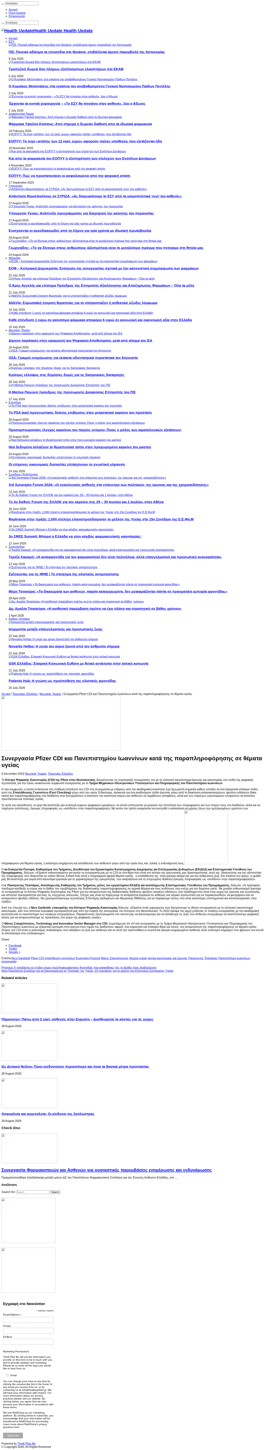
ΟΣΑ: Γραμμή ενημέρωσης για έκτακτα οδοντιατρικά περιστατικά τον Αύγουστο (73, 358)
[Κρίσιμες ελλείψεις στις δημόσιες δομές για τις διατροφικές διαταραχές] (54, 367)
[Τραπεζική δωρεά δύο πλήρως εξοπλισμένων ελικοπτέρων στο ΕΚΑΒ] (55, 62)
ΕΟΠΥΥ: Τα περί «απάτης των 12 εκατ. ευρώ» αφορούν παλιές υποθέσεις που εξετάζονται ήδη (85, 141)
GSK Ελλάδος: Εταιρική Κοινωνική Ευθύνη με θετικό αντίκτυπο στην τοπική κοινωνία (78, 663)
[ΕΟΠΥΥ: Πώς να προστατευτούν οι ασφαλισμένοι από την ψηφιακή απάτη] (57, 168)
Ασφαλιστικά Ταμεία (21, 113)
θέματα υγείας (138, 958)
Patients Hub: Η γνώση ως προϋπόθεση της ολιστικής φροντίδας (62, 681)
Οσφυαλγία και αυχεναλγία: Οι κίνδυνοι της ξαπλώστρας (47, 1114)
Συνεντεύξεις (17, 546)
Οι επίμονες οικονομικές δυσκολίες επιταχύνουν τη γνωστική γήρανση (67, 464)
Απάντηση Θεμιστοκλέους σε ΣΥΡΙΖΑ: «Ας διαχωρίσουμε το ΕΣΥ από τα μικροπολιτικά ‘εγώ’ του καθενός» (95, 196)
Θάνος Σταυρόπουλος (115, 958)
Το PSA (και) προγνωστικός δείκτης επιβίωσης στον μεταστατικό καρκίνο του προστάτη (80, 412)
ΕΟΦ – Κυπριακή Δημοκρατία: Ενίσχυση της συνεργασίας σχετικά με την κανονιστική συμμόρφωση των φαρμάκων (104, 268)
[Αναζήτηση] (2, 4)
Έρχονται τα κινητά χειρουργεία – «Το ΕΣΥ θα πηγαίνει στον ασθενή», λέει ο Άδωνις (77, 103)
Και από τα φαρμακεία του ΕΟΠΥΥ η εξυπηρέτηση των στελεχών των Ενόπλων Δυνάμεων (82, 158)
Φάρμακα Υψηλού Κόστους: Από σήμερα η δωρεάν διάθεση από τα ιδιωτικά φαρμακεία (80, 124)
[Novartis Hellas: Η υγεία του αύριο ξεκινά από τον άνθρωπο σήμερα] (53, 639)
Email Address (12, 1314)
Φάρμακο (15, 258)
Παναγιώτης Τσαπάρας (203, 958)
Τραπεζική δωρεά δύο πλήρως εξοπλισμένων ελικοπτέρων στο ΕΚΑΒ (66, 69)
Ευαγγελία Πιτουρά (88, 958)
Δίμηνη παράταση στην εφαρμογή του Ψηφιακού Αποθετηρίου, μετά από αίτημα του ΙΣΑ (80, 340)
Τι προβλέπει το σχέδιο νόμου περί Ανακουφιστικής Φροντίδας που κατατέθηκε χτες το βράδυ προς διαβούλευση (78, 967)
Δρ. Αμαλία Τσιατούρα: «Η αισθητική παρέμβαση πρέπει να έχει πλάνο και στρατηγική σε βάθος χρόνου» (95, 608)
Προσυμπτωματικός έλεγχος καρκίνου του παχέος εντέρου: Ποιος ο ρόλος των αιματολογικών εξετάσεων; (95, 430)
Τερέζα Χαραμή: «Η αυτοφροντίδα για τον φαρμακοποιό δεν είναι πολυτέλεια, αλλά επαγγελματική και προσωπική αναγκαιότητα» (115, 557)
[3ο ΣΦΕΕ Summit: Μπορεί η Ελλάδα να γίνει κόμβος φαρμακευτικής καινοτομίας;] (61, 529)
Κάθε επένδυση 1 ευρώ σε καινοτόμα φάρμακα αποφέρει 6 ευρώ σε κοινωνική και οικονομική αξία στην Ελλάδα (100, 320)
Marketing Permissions (16, 1351)
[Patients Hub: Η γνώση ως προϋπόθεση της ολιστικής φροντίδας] (51, 673)
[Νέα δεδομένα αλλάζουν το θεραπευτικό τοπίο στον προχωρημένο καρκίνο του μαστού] (65, 440)
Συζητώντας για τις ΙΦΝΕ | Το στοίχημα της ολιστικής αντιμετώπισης (64, 574)
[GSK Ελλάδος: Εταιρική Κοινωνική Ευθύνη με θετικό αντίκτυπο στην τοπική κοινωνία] (64, 656)
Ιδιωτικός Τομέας (19, 330)
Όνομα (7, 1325)
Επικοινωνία (17, 16)
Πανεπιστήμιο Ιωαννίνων (234, 958)
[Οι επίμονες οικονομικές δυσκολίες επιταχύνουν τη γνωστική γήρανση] (54, 457)
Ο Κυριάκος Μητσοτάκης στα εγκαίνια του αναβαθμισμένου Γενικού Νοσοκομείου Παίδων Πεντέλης (90, 86)
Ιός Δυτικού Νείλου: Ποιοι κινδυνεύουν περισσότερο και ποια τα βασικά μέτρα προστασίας (75, 1066)
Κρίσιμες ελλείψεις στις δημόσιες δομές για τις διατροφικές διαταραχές (66, 375)
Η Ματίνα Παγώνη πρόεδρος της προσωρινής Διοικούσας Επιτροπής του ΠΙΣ (72, 392)
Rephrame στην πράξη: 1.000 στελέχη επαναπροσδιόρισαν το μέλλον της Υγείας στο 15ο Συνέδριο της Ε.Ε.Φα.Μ (101, 519)
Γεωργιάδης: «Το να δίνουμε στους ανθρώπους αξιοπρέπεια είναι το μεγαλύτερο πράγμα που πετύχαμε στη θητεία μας (106, 248)
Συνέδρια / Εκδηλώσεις (23, 474)
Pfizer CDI (37, 958)
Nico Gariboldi (21, 958)
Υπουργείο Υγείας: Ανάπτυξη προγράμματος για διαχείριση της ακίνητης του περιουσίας (81, 213)
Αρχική (13, 9)
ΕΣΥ (11, 41)
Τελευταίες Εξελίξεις (25, 693)
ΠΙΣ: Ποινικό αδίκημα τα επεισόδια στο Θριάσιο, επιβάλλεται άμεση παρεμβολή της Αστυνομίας (87, 52)
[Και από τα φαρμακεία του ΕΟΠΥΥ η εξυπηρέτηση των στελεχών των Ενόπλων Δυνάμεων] (67, 151)
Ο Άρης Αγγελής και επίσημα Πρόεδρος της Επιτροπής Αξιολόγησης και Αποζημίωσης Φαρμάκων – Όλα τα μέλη (101, 285)
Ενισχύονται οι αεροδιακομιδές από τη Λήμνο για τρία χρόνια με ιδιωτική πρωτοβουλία (80, 230)
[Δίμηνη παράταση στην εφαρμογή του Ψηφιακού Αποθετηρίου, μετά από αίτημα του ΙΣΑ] (65, 333)
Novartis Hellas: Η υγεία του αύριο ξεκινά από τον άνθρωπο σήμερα (64, 646)
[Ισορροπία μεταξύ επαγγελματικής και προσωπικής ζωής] (46, 622)
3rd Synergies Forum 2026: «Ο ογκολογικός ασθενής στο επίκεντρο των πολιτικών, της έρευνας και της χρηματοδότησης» (109, 485)
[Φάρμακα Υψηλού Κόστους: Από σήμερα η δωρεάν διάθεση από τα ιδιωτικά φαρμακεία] (65, 117)
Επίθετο (7, 1336)
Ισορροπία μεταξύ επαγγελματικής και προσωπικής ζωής (56, 629)
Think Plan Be (26, 1443)
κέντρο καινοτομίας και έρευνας (167, 958)
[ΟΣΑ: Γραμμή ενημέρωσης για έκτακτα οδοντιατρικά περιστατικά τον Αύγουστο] (60, 350)
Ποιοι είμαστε (17, 12)
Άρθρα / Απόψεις (19, 618)
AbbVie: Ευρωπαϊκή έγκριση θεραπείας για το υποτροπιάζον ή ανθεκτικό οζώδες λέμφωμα (83, 303)
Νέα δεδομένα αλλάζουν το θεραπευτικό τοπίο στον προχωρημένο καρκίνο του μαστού (80, 447)
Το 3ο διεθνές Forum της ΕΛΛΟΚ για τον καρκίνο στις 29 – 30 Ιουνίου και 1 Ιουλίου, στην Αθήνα (86, 502)
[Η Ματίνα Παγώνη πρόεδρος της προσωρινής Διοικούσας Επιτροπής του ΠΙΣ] (59, 385)
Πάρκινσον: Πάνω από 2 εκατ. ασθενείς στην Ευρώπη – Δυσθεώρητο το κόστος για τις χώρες (77, 1019)
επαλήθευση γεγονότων (60, 958)
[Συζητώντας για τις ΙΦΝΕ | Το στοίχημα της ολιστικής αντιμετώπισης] (53, 567)
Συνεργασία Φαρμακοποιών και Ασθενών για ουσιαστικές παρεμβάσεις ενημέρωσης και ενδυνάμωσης (106, 1170)
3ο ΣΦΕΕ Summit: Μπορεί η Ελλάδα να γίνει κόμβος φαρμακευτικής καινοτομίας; (75, 536)
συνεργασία (8, 961)
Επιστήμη (15, 402)
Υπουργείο (16, 185)
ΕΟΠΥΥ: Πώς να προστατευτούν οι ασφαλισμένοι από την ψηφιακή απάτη (69, 176)
